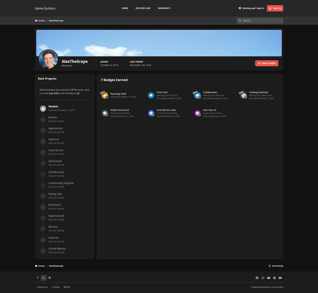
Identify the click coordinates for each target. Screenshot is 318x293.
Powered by (267, 287)
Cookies (56, 287)
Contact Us (42, 287)
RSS (68, 287)
